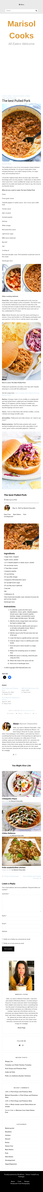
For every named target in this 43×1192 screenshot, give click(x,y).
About (13, 1181)
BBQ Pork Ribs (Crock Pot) (30, 688)
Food (19, 1181)
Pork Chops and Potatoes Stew (15, 1068)
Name (4, 915)
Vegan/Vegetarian (11, 1164)
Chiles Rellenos (8, 833)
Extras (7, 1142)
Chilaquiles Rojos (9, 799)
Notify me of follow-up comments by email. (17, 939)
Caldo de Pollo (10, 1072)
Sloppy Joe (9, 1061)
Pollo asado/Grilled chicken (14, 867)
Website (4, 931)
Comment (5, 894)
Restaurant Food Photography (20, 1183)
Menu (22, 4)
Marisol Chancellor (29, 508)
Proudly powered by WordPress (14, 1174)
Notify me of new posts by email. (14, 943)
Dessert (7, 1139)
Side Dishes (9, 1156)
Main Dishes (18, 96)
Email (4, 923)
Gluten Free (9, 1146)
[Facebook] (19, 1045)
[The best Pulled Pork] (21, 161)
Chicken (8, 1135)
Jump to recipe (6, 164)
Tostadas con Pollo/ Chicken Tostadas (18, 1065)
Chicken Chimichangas (11, 876)
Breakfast (8, 1132)
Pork (27, 96)
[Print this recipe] (5, 500)
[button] (11, 278)
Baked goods (9, 1128)
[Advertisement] (21, 72)
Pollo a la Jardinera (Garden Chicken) (18, 1076)
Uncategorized (9, 98)
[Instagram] (23, 1045)
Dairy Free (7, 96)
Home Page (21, 1028)
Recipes (26, 1181)
